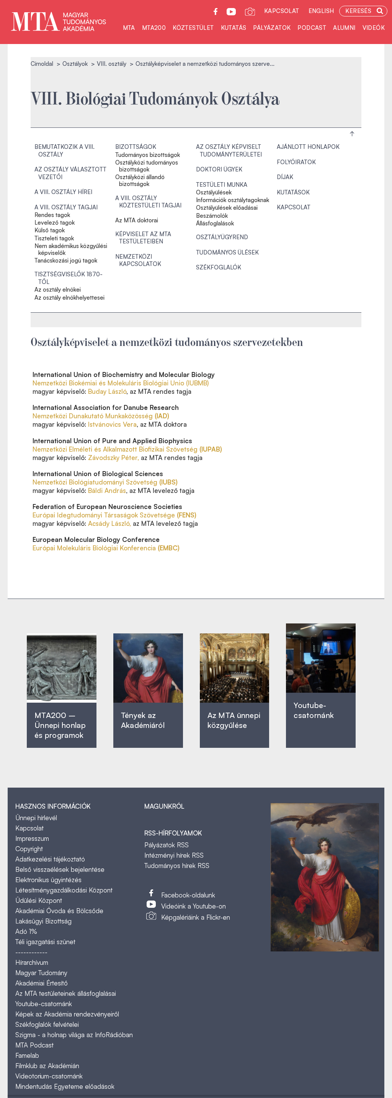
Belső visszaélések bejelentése (60, 869)
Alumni (344, 27)
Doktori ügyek (219, 169)
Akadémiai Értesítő (41, 983)
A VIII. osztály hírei (63, 192)
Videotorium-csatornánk (49, 1076)
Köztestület (193, 27)
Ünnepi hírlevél (36, 818)
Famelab (27, 1055)
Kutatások (293, 192)
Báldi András (107, 490)
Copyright (29, 849)
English (321, 11)
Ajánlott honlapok (308, 146)
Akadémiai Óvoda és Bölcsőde (59, 911)
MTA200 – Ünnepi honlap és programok (60, 725)
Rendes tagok (52, 215)
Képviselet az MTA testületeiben (143, 237)
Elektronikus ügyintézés (48, 880)
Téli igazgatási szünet (45, 942)
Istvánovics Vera (112, 424)
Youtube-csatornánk (43, 1004)
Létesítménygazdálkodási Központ (64, 890)
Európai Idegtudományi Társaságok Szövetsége (114, 515)
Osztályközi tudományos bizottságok (146, 166)
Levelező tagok (54, 222)
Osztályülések (214, 192)
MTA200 (154, 27)
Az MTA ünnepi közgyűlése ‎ (234, 720)
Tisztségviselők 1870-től (68, 278)
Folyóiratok (296, 162)
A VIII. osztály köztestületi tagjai (148, 201)
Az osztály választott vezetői (70, 173)
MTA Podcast (34, 1045)
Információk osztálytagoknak (232, 200)
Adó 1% (26, 931)
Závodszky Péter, (113, 458)
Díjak (285, 177)
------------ (31, 952)
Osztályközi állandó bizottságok (140, 181)
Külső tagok (49, 230)
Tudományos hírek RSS (176, 865)
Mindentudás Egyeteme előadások (64, 1086)
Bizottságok (135, 146)
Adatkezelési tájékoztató (50, 859)
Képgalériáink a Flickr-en (195, 917)
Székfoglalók (218, 267)
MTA (129, 27)
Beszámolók (212, 215)
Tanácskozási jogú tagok (65, 260)
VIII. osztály (111, 63)
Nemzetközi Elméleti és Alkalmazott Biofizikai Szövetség (127, 449)
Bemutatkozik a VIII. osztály (64, 150)
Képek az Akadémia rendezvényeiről (67, 1014)
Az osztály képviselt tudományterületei (229, 150)
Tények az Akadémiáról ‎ (143, 720)
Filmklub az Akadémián (47, 1066)
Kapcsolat (281, 11)
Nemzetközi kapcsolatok (138, 260)
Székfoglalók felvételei (47, 1024)
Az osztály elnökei (57, 289)
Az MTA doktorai (136, 220)
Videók (374, 27)
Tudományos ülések (227, 252)
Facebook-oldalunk (188, 895)
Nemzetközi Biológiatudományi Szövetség (105, 482)
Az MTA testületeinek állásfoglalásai (65, 993)
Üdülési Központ (38, 900)
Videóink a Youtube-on (193, 906)
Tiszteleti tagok (54, 238)
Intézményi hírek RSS (174, 855)
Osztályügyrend (222, 237)
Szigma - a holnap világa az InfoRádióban (74, 1035)
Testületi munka (221, 184)
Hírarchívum (31, 962)
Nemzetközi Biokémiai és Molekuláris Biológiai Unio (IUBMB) (121, 383)
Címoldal (42, 63)
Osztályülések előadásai (227, 207)
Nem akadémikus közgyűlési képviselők (70, 249)
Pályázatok (272, 27)
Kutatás (234, 27)
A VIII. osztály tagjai (66, 207)
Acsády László (108, 523)
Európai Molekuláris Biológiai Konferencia (106, 548)
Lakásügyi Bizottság (43, 921)
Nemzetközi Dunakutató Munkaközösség (101, 416)
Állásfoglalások (215, 223)
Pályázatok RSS (166, 845)
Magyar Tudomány (41, 973)
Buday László (106, 391)
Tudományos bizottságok (147, 155)
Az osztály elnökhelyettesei (69, 297)
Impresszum (32, 838)
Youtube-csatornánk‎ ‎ (314, 710)
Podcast (311, 27)
